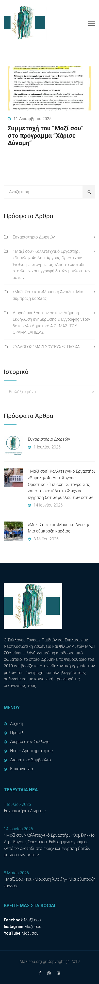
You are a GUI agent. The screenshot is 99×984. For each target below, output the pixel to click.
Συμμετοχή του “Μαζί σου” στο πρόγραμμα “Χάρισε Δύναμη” (46, 136)
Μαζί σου (22, 920)
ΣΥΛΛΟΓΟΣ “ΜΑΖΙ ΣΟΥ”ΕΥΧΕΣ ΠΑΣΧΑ (46, 346)
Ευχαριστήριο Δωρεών (34, 237)
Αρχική (16, 723)
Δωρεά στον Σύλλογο (30, 741)
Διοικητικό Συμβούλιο (30, 759)
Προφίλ (17, 732)
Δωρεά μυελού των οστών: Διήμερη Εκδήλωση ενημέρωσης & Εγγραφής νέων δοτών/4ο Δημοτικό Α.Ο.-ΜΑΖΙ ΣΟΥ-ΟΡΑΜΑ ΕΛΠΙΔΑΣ (51, 323)
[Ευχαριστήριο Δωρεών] (13, 445)
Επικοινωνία (21, 768)
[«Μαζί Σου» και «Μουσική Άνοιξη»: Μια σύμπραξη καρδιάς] (13, 531)
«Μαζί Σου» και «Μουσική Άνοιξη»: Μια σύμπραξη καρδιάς (48, 295)
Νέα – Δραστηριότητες (31, 750)
